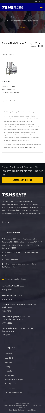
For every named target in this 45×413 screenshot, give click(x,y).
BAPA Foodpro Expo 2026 (12, 295)
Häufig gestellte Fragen (14, 379)
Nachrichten (9, 375)
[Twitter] (5, 222)
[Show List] (42, 46)
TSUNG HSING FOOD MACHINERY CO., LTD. (19, 405)
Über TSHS (9, 358)
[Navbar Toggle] (41, 7)
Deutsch (40, 1)
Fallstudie (8, 371)
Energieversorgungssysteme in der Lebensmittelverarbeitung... (16, 317)
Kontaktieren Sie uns (29, 147)
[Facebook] (2, 222)
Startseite (8, 354)
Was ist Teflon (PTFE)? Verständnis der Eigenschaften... (17, 329)
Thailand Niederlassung (13, 392)
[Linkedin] (8, 222)
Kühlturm (6, 81)
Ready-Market (31, 410)
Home (22, 27)
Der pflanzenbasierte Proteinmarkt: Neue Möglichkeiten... (19, 305)
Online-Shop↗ (10, 388)
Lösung (7, 367)
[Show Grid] (38, 46)
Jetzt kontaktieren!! (22, 180)
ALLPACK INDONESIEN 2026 (13, 286)
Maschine (8, 362)
